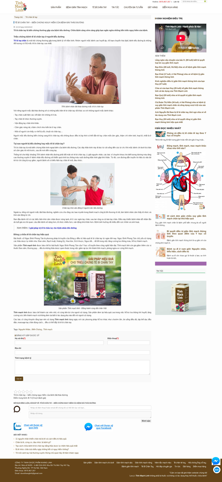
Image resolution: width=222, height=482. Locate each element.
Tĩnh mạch (47, 329)
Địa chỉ (18, 348)
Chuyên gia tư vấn (133, 8)
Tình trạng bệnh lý (23, 358)
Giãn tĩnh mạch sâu (124, 463)
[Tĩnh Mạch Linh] (180, 298)
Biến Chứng (37, 329)
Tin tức (115, 8)
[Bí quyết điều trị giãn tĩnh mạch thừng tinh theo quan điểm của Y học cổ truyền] (160, 234)
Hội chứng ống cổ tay (197, 463)
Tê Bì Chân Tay (99, 8)
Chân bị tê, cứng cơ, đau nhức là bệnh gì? (33, 442)
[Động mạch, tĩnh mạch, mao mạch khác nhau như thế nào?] (160, 147)
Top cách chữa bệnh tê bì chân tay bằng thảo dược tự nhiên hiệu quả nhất (46, 446)
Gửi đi (19, 379)
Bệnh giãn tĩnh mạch (76, 8)
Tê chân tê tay (31, 17)
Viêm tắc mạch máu (163, 463)
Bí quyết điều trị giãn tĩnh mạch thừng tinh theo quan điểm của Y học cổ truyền (186, 233)
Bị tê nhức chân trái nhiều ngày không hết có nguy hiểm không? (42, 449)
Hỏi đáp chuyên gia (164, 467)
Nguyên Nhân (24, 329)
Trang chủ (18, 17)
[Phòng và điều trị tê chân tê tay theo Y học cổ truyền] (160, 134)
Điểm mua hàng (170, 8)
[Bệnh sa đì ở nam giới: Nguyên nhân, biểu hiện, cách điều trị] (160, 252)
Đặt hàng (153, 8)
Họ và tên (20, 338)
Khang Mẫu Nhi (200, 478)
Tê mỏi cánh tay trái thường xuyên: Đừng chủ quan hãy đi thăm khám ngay (47, 453)
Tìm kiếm (205, 1)
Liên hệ (176, 2)
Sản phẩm (56, 8)
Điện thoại (113, 338)
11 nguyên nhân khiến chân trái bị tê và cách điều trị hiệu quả (41, 439)
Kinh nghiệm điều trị (169, 19)
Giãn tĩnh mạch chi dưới (104, 463)
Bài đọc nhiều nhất (168, 128)
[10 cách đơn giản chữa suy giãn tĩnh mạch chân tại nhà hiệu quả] (160, 216)
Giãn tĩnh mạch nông (143, 463)
